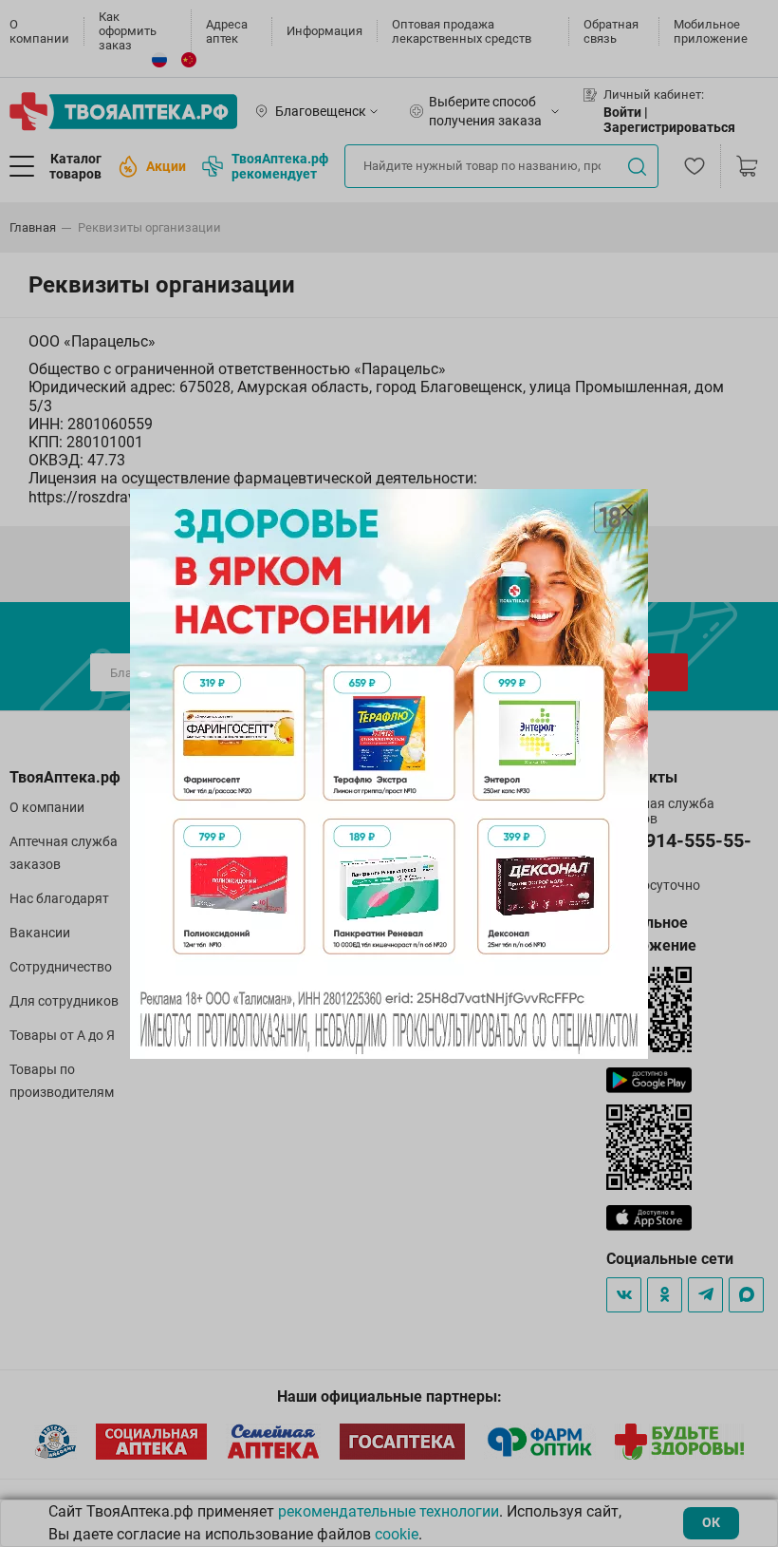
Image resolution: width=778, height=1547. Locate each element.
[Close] (627, 510)
